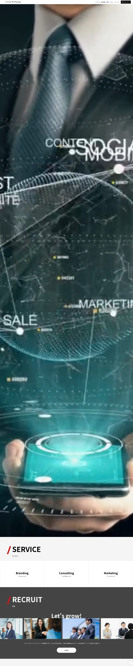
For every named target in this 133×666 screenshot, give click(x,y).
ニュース (116, 2)
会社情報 (103, 2)
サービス (97, 2)
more (66, 650)
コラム (111, 2)
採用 (107, 2)
